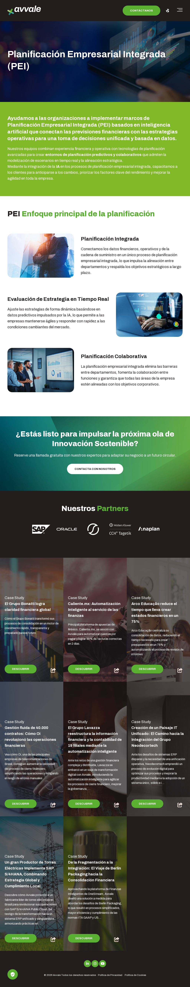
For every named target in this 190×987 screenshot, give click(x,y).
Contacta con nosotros (95, 468)
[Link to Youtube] (102, 963)
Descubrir (20, 668)
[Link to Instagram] (95, 963)
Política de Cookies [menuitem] (135, 975)
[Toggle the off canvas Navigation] (179, 10)
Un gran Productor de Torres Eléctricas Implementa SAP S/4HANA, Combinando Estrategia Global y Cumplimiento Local (30, 874)
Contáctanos (141, 10)
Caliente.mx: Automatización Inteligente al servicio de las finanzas (94, 610)
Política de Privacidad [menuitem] (110, 975)
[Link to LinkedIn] (87, 963)
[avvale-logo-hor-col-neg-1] (24, 11)
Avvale (57, 975)
